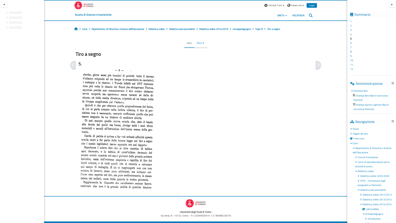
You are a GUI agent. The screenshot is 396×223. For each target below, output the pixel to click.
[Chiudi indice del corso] (4, 5)
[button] (274, 5)
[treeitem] (371, 100)
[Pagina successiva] (318, 65)
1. (351, 21)
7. (351, 47)
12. (351, 69)
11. (351, 64)
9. (351, 56)
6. (351, 43)
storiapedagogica (374, 214)
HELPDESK (298, 15)
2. (351, 25)
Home (356, 129)
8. (351, 51)
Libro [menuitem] (189, 43)
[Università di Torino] (84, 5)
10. (351, 60)
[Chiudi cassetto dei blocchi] (391, 5)
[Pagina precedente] (73, 65)
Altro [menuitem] (199, 43)
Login (312, 5)
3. (351, 30)
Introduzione (374, 219)
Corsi (355, 143)
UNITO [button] (281, 15)
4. (351, 34)
